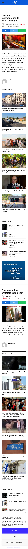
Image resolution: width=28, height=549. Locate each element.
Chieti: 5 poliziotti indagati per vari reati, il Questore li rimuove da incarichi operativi (13, 478)
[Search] (25, 2)
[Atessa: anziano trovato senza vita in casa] (4, 234)
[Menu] (3, 2)
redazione (8, 24)
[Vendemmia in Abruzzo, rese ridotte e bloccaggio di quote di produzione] (14, 161)
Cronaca (5, 298)
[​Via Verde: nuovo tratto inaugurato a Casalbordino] (14, 141)
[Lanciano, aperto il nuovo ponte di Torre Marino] (14, 120)
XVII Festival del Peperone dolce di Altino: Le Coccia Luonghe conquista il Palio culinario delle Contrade (14, 414)
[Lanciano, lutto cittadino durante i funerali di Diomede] (14, 100)
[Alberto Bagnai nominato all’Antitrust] (14, 182)
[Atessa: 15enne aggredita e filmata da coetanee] (4, 227)
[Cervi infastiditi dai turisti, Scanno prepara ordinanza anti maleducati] (4, 253)
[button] (25, 513)
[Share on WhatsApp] (22, 30)
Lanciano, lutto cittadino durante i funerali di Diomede (12, 109)
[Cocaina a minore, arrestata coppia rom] (14, 314)
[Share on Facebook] (6, 30)
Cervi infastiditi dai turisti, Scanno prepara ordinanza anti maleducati (17, 253)
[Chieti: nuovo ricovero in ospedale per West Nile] (14, 447)
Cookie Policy (10, 547)
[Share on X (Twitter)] (14, 30)
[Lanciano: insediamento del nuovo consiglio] (14, 42)
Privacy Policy (17, 547)
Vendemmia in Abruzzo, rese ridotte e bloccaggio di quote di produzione (13, 171)
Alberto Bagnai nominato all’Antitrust (13, 191)
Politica (23, 24)
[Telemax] (14, 2)
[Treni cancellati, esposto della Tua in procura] (14, 201)
